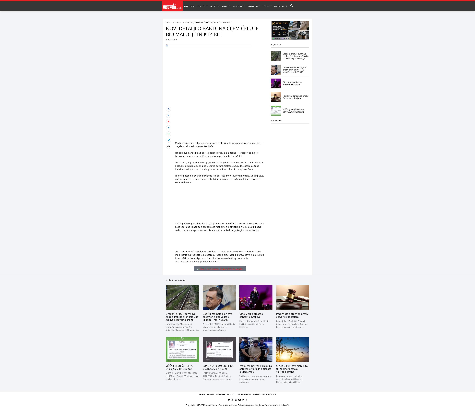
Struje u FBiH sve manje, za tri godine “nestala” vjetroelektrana (292, 368)
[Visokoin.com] (173, 6)
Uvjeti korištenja (244, 394)
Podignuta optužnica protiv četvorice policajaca (295, 97)
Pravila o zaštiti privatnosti (264, 394)
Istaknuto (178, 22)
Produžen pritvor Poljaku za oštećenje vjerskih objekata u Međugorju (255, 368)
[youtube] (239, 399)
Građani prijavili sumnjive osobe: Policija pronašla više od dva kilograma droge (296, 56)
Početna (169, 22)
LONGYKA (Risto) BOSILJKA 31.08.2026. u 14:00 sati (218, 367)
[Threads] (246, 399)
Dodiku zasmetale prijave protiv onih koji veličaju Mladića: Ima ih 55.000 (294, 69)
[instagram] (236, 399)
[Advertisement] (220, 124)
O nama (210, 394)
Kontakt (230, 394)
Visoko (202, 394)
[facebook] (229, 399)
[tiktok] (243, 399)
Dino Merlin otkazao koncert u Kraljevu (292, 83)
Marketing (220, 394)
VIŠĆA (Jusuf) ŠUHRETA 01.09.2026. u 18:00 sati (293, 110)
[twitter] (232, 399)
